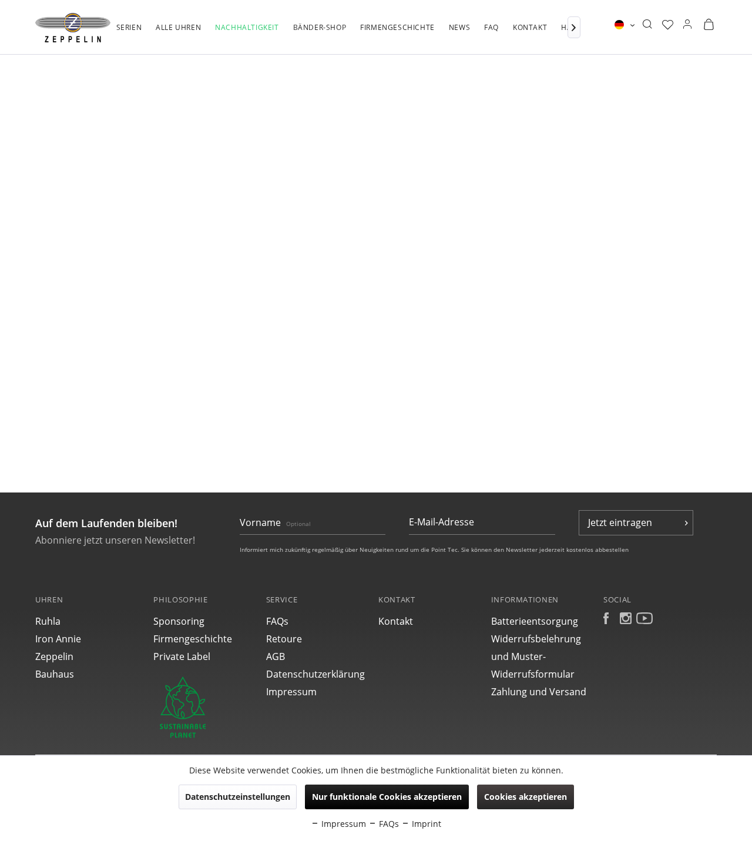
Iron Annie (58, 638)
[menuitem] (129, 33)
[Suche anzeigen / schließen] (647, 24)
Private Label (181, 656)
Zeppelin (54, 656)
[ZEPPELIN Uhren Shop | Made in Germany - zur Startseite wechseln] (72, 27)
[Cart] (708, 24)
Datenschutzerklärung (315, 674)
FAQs (277, 621)
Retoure (284, 638)
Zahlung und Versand (538, 691)
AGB (275, 656)
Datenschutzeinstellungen (237, 796)
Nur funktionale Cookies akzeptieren (387, 796)
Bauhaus (54, 674)
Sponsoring (178, 621)
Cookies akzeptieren (525, 796)
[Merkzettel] (668, 24)
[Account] (687, 24)
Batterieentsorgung (534, 621)
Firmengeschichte (192, 638)
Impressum (291, 691)
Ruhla (48, 621)
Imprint (425, 823)
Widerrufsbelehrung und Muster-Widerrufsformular (536, 656)
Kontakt (395, 621)
